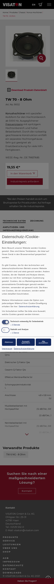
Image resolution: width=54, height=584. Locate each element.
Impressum (7, 349)
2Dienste (15, 325)
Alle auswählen (43, 342)
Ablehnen (9, 342)
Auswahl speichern (25, 342)
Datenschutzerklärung (29, 306)
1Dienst (14, 333)
